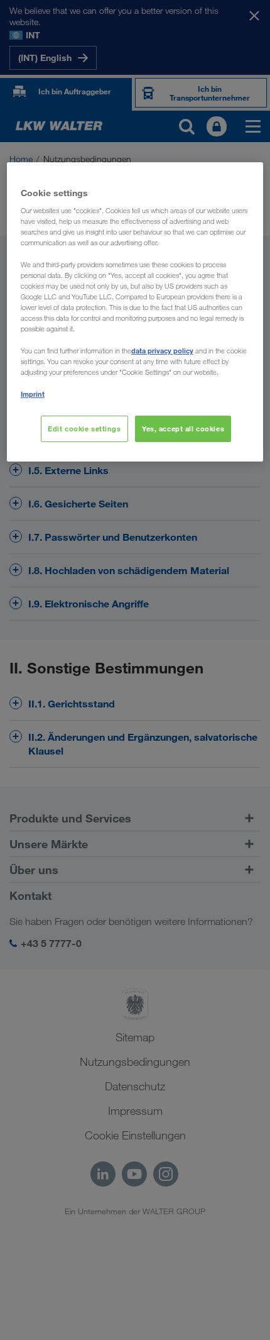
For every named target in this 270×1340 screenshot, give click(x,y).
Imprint (33, 394)
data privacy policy (162, 350)
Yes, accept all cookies (183, 428)
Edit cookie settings (84, 428)
